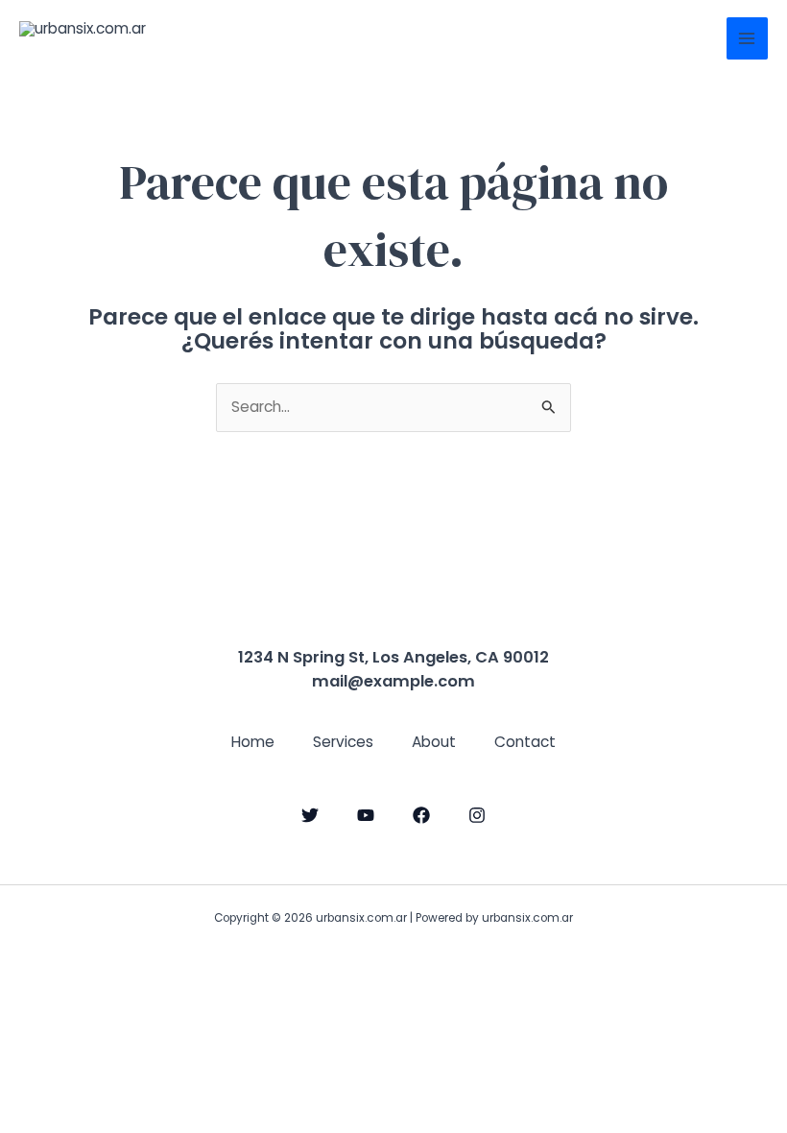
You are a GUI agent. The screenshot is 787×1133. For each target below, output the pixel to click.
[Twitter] (310, 815)
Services (343, 742)
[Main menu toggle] (747, 38)
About (434, 742)
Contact (525, 742)
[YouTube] (365, 815)
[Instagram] (477, 815)
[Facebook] (421, 815)
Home (252, 742)
